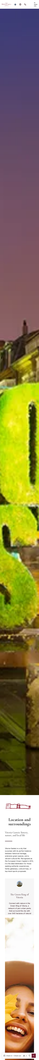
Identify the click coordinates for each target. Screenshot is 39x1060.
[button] (34, 1056)
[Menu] (35, 4)
